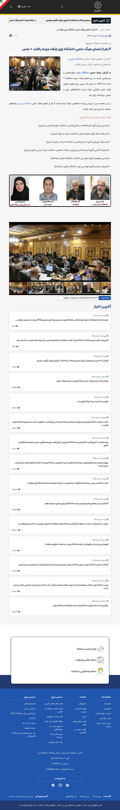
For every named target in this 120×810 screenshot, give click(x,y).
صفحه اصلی (105, 29)
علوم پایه (107, 703)
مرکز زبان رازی (30, 708)
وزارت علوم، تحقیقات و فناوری (54, 710)
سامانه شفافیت (30, 728)
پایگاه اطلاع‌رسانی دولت (53, 721)
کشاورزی (107, 708)
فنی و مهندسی (105, 718)
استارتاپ (32, 718)
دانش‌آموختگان (30, 703)
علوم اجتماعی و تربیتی (80, 710)
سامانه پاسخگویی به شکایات (83, 671)
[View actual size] (92, 225)
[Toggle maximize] (107, 225)
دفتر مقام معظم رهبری (54, 703)
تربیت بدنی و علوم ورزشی (104, 725)
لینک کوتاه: (105, 298)
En (29, 6)
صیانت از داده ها (29, 723)
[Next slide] (105, 260)
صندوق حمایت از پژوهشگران (56, 728)
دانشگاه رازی (76, 59)
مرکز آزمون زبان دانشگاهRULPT (23, 713)
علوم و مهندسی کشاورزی (80, 731)
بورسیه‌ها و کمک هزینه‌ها (56, 736)
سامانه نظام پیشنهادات (85, 660)
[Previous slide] (15, 260)
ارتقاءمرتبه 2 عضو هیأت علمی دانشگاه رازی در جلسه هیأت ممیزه (37, 20)
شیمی (84, 716)
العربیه (23, 6)
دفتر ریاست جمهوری (55, 716)
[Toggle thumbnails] (85, 225)
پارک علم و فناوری (56, 742)
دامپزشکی (82, 703)
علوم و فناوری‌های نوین (79, 723)
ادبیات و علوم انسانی (103, 713)
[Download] (100, 225)
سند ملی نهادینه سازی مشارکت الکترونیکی (24, 735)
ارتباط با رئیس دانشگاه (86, 649)
